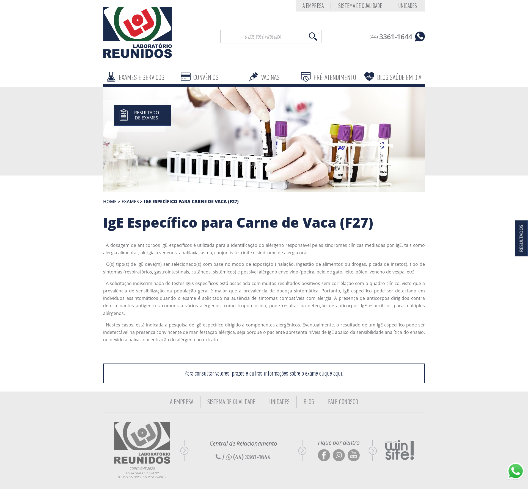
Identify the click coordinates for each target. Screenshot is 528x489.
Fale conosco (343, 402)
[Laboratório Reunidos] (137, 32)
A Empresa (181, 402)
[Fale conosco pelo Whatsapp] (515, 471)
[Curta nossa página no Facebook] (324, 455)
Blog (309, 402)
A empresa (313, 6)
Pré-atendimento (335, 77)
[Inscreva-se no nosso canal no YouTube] (354, 455)
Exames (130, 202)
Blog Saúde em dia (399, 77)
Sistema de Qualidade (360, 6)
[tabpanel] (264, 139)
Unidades (407, 6)
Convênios (206, 77)
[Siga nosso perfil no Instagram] (339, 455)
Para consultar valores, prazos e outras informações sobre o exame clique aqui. (264, 373)
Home (110, 202)
